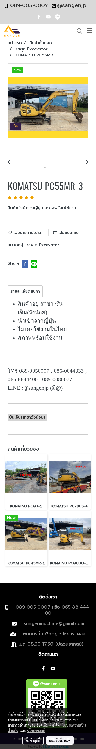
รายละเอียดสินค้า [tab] (25, 291)
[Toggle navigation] (89, 31)
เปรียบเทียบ (68, 232)
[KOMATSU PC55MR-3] (48, 108)
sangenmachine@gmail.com (54, 623)
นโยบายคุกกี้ (36, 730)
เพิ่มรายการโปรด (27, 232)
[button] (78, 31)
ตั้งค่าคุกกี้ (33, 740)
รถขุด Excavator (43, 245)
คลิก (81, 633)
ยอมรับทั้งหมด (60, 740)
